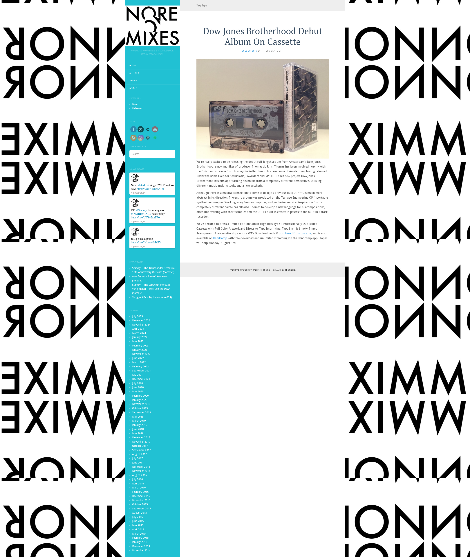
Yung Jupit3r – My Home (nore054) (152, 297)
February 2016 (140, 491)
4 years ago (138, 192)
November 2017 (141, 441)
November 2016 (141, 470)
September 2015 (141, 508)
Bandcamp (220, 238)
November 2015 (141, 500)
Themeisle (290, 270)
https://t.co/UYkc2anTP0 (145, 217)
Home (132, 65)
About (133, 88)
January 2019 (139, 424)
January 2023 (139, 349)
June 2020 (138, 387)
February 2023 (140, 345)
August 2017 (139, 454)
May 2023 (138, 341)
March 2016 (139, 487)
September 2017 (141, 450)
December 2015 (141, 496)
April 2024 (138, 328)
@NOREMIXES (141, 213)
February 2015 (140, 537)
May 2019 (138, 416)
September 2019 (141, 412)
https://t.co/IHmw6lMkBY (146, 242)
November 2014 (141, 550)
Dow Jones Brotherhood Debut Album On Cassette (262, 36)
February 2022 (140, 366)
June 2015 (138, 521)
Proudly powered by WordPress (246, 270)
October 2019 (140, 408)
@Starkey (141, 210)
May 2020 (138, 391)
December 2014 (141, 546)
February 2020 (140, 395)
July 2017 (137, 458)
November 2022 (141, 353)
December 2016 (141, 466)
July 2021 (137, 374)
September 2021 (141, 370)
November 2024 (141, 324)
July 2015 (137, 516)
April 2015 (138, 529)
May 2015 (138, 525)
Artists (134, 73)
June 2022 (138, 358)
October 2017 (140, 445)
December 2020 (141, 379)
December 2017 (141, 437)
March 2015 (139, 533)
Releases (137, 108)
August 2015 (139, 512)
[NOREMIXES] (152, 26)
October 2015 (140, 504)
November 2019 (141, 404)
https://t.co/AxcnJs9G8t (150, 189)
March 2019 (139, 420)
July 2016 (137, 479)
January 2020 (139, 399)
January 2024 (139, 337)
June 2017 (138, 462)
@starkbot (143, 185)
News (135, 104)
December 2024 (141, 320)
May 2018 (138, 433)
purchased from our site (295, 233)
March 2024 (139, 333)
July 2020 (137, 383)
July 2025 (137, 316)
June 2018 (138, 429)
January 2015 (139, 541)
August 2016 (139, 475)
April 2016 (138, 483)
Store (133, 80)
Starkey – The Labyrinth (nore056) (151, 284)
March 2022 (139, 362)
